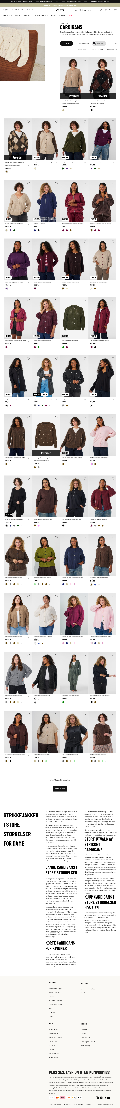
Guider (30, 10)
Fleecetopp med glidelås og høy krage (14, 282)
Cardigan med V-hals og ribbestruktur (70, 162)
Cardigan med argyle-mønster (97, 103)
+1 (49, 761)
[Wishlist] (85, 60)
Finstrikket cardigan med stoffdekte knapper (100, 399)
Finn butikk (53, 1041)
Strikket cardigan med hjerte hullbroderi (99, 457)
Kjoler (51, 1008)
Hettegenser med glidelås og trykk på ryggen (15, 340)
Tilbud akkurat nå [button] (40, 15)
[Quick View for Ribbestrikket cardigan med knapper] (113, 520)
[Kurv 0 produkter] (115, 10)
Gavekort (52, 1049)
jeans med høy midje (64, 957)
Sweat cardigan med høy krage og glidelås (99, 695)
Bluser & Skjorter (55, 992)
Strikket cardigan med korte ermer (41, 754)
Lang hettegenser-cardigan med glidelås (99, 340)
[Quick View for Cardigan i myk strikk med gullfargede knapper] (85, 578)
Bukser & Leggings (55, 1000)
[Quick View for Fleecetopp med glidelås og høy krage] (28, 282)
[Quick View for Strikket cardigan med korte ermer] (57, 755)
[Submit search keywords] (76, 10)
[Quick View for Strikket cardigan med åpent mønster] (57, 341)
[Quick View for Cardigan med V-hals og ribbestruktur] (85, 162)
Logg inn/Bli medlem (88, 989)
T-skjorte (53, 931)
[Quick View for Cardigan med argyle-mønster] (113, 104)
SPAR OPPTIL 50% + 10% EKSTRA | (60, 5)
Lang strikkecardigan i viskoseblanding (43, 399)
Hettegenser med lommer (39, 223)
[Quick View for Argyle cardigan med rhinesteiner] (28, 166)
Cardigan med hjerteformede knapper (70, 282)
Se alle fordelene (87, 993)
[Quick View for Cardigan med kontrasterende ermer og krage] (57, 162)
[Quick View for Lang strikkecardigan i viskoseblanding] (57, 399)
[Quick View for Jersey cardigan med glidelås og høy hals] (85, 520)
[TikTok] (104, 1097)
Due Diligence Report (88, 1042)
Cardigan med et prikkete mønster (69, 399)
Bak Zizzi (84, 1030)
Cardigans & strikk (55, 1004)
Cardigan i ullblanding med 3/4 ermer (70, 103)
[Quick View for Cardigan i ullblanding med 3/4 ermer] (85, 104)
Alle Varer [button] (6, 15)
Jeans (51, 1016)
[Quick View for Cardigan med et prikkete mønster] (85, 399)
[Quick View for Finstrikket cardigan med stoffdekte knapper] (113, 399)
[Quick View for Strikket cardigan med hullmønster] (85, 341)
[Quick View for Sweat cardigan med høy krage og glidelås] (113, 696)
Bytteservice (53, 1033)
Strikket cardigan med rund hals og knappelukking (42, 696)
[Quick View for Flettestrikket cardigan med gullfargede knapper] (113, 578)
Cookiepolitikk (78, 1105)
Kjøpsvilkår (67, 1105)
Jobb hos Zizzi (86, 1038)
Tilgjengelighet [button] (54, 1053)
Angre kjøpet (53, 1057)
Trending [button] (27, 15)
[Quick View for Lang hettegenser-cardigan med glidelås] (113, 341)
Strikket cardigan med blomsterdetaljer (43, 282)
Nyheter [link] (18, 15)
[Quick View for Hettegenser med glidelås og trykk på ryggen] (28, 341)
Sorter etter (110, 50)
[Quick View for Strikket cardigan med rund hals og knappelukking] (57, 696)
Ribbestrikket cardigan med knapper (98, 519)
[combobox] (85, 10)
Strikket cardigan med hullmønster (70, 340)
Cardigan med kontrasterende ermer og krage (44, 162)
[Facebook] (101, 1097)
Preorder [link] (62, 15)
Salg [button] (70, 15)
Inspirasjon (17, 10)
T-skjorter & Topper (55, 988)
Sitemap (88, 1105)
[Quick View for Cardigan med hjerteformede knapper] (85, 282)
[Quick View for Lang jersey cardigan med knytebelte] (85, 696)
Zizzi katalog (85, 1046)
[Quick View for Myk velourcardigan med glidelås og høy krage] (85, 224)
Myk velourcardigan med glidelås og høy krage (72, 223)
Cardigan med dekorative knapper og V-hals (72, 457)
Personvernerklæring (55, 1105)
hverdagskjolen (65, 901)
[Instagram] (97, 1097)
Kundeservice (53, 1029)
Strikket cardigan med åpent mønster (42, 340)
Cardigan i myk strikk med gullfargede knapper (72, 577)
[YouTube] (108, 1097)
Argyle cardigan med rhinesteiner (13, 165)
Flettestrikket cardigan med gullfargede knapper (99, 578)
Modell (100, 50)
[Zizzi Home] (60, 9)
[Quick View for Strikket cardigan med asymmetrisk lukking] (28, 458)
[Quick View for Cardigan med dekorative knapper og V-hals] (85, 458)
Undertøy (52, 1012)
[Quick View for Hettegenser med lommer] (57, 224)
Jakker (51, 996)
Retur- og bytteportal (56, 1037)
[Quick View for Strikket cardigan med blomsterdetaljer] (57, 282)
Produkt (93, 50)
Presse (83, 1034)
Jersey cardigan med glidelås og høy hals (71, 519)
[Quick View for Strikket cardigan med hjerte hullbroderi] (113, 458)
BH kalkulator (53, 1045)
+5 (49, 406)
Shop (6, 10)
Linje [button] (53, 15)
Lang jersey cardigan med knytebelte (70, 695)
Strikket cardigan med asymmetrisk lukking (15, 457)
